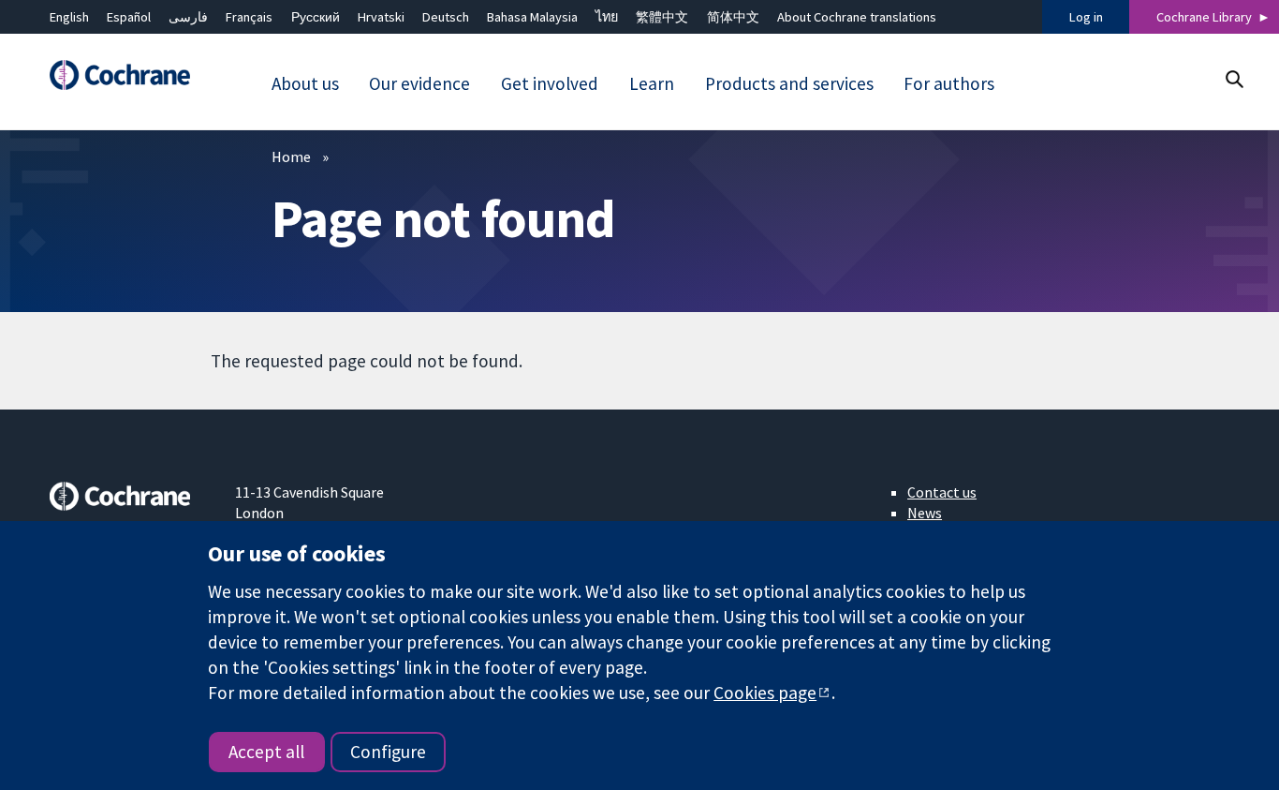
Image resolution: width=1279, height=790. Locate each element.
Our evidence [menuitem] (419, 83)
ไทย (606, 16)
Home (291, 156)
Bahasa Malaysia (532, 16)
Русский (315, 16)
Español (129, 16)
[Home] (129, 75)
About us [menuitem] (305, 83)
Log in (1086, 16)
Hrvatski (381, 16)
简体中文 (733, 16)
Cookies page (764, 692)
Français (249, 16)
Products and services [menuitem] (789, 83)
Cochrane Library (1204, 16)
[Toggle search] (1233, 79)
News (924, 512)
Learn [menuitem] (651, 83)
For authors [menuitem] (949, 83)
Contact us (942, 492)
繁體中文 (662, 16)
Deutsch (445, 16)
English (69, 16)
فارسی (188, 16)
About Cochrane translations (856, 16)
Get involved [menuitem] (549, 83)
